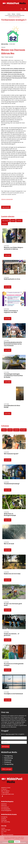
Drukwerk (3, 818)
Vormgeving (4, 817)
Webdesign (4, 820)
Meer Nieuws (5, 220)
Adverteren (4, 804)
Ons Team (3, 831)
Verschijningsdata (5, 808)
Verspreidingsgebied (6, 810)
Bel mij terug (5, 746)
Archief (13, 220)
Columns (19, 220)
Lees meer (7, 255)
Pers (2, 833)
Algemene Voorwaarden (7, 834)
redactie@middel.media (8, 794)
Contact (3, 828)
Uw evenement (5, 807)
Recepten (4, 223)
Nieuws (4, 430)
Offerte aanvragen (6, 769)
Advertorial (4, 805)
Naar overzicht (6, 207)
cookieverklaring (7, 838)
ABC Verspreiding (5, 821)
